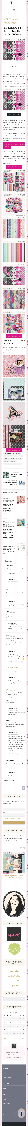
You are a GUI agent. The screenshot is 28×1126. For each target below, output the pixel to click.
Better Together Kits (14, 167)
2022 (4, 498)
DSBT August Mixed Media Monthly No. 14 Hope (14, 876)
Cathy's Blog (14, 986)
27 (10, 1033)
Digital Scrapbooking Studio (9, 526)
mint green (7, 464)
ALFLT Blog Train (8, 546)
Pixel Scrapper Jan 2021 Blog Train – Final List (14, 145)
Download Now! (14, 114)
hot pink (18, 458)
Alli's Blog (14, 971)
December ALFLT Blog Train (9, 552)
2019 (4, 521)
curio (14, 66)
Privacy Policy (7, 1103)
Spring (11, 532)
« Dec (4, 1038)
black (18, 453)
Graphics (5, 1073)
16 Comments (14, 70)
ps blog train (17, 464)
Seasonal (5, 508)
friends (19, 456)
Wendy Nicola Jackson (12, 667)
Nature (11, 504)
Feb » (23, 1038)
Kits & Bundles (7, 1077)
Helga (7, 689)
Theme (15, 23)
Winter (9, 549)
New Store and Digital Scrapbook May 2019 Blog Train (8, 537)
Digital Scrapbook (12, 19)
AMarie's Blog (14, 976)
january (6, 461)
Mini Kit (13, 461)
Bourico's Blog (14, 981)
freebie (12, 456)
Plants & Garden (8, 507)
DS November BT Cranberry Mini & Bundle (7, 511)
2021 (5, 19)
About (4, 1088)
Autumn (8, 498)
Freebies (17, 22)
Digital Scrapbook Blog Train (13, 21)
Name (4, 807)
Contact (5, 1099)
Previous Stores (7, 530)
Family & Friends (9, 22)
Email (4, 812)
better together (9, 453)
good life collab (9, 458)
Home (10, 529)
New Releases (8, 23)
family (6, 456)
